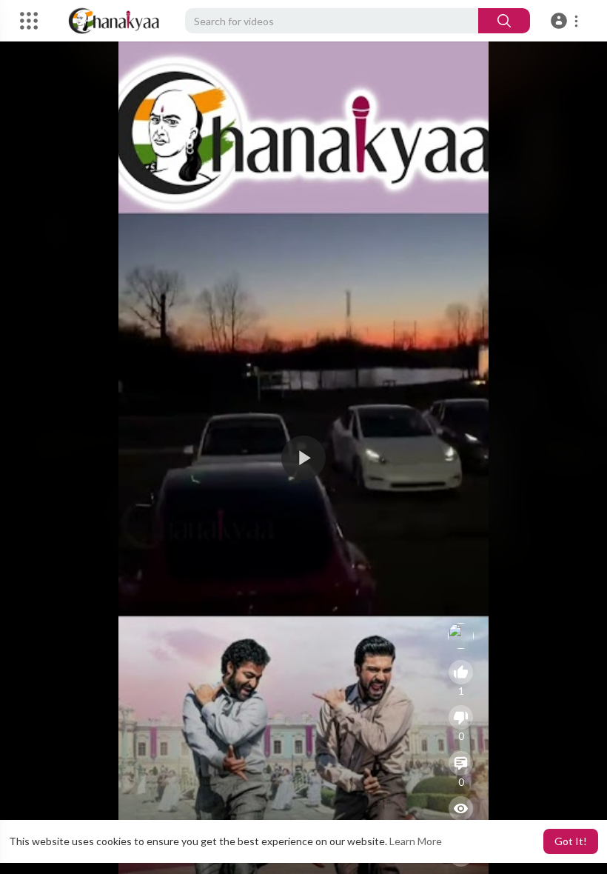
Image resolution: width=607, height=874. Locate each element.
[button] (566, 21)
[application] (303, 457)
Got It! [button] (570, 841)
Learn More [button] (415, 841)
